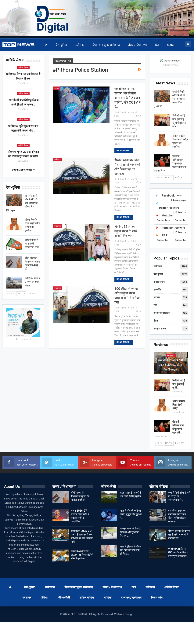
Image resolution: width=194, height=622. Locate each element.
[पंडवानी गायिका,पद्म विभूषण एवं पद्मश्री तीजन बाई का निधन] (162, 160)
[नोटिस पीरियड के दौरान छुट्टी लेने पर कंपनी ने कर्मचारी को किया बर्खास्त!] (157, 535)
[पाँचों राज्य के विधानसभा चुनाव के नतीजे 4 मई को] (14, 262)
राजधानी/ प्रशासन (162, 312)
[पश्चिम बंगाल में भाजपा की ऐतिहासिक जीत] (14, 244)
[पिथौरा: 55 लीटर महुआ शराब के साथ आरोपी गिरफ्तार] (81, 242)
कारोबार (27, 597)
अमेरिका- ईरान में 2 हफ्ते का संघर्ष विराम (32, 282)
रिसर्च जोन (157, 597)
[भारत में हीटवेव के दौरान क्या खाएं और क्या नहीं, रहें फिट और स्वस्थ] (109, 551)
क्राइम (56, 88)
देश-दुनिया (61, 45)
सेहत (156, 320)
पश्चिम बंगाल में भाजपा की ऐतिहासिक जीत (32, 243)
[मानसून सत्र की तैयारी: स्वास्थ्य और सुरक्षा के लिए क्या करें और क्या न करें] (109, 533)
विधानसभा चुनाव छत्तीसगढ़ (106, 45)
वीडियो (108, 597)
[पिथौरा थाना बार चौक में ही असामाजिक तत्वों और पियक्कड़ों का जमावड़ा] (81, 176)
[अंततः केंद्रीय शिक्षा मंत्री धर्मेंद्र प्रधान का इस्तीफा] (162, 140)
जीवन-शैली (64, 597)
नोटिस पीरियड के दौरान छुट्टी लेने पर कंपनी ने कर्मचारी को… (179, 534)
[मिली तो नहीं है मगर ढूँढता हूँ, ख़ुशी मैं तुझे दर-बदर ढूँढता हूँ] (162, 120)
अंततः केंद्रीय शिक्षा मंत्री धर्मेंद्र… (178, 404)
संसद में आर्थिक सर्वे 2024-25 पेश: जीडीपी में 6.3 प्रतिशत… (82, 555)
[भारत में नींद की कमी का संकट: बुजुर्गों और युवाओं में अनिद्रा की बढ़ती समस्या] (109, 515)
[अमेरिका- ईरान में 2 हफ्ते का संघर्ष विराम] (14, 283)
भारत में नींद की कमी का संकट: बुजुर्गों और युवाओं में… (131, 514)
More (170, 45)
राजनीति (157, 289)
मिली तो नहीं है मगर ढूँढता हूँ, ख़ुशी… (178, 384)
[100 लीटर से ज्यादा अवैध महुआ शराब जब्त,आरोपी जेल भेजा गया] (81, 304)
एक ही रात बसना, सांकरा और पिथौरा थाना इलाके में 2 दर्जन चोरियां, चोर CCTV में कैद (127, 98)
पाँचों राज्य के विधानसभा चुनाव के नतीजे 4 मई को (80, 496)
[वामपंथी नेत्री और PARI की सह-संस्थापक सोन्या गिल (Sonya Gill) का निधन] (162, 96)
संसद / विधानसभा (137, 45)
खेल (157, 45)
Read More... (124, 150)
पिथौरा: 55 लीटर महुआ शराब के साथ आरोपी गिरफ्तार (125, 231)
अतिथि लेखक (23, 67)
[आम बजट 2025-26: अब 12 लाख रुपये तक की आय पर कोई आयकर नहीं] (60, 535)
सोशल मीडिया (87, 597)
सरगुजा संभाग (160, 328)
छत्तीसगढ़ (79, 45)
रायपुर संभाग (159, 281)
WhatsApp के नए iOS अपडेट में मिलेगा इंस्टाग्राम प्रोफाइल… (178, 552)
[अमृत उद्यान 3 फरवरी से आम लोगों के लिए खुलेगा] (109, 497)
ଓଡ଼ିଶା (44, 597)
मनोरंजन (150, 587)
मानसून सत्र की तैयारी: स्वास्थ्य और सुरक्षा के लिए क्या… (130, 532)
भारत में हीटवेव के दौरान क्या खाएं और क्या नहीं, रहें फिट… (130, 550)
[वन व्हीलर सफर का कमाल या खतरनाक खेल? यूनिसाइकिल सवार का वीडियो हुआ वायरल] (157, 515)
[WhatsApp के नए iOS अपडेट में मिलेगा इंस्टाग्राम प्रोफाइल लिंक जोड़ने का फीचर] (157, 553)
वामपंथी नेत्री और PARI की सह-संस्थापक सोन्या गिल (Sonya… (170, 365)
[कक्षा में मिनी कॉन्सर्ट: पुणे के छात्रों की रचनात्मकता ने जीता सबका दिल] (157, 497)
